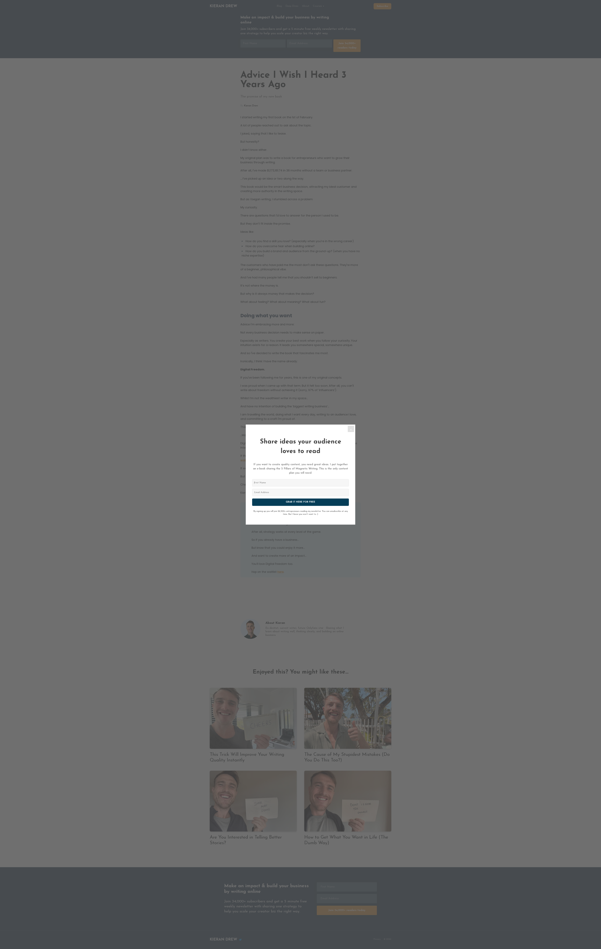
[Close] (351, 429)
